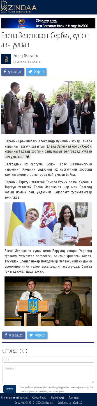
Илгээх (9, 389)
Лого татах (74, 397)
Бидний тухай (58, 397)
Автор (17, 55)
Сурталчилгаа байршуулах (14, 397)
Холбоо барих (39, 397)
